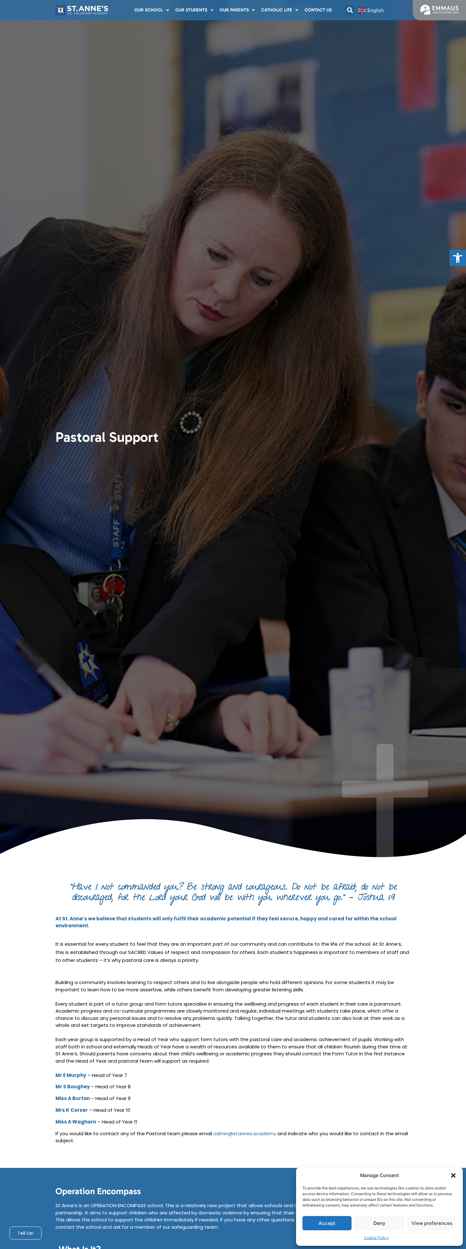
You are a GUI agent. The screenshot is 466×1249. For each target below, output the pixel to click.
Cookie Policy (376, 1237)
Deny (379, 1223)
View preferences (431, 1223)
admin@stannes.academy (244, 1133)
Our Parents (234, 10)
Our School (148, 10)
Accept (327, 1223)
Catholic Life (276, 10)
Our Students (191, 10)
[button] (458, 258)
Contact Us (318, 10)
